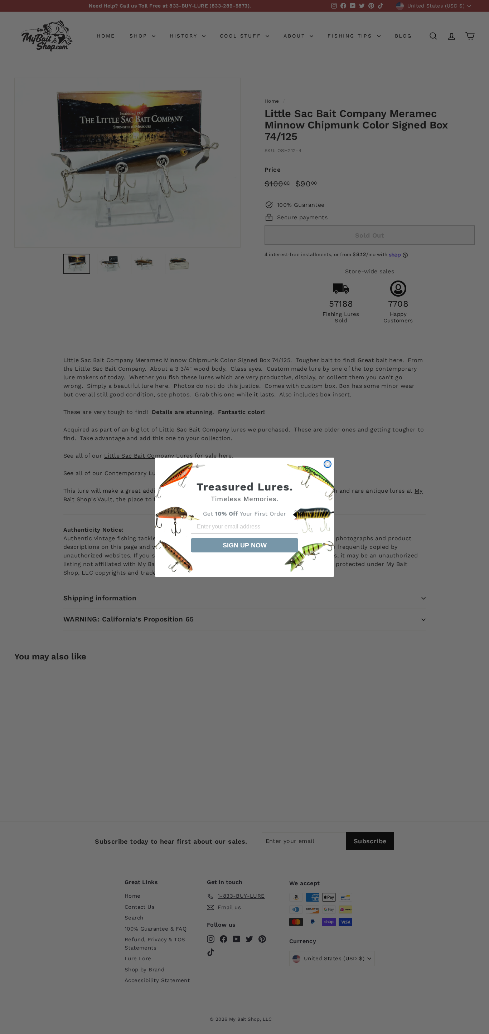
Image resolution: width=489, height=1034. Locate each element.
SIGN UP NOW (245, 545)
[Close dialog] (327, 464)
